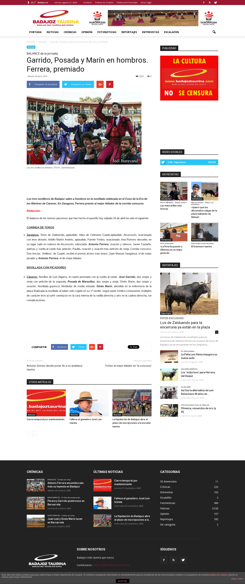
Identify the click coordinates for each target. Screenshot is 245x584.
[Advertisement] (89, 182)
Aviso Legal (146, 2)
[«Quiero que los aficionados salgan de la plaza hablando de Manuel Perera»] (204, 191)
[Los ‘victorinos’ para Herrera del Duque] (169, 374)
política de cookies (218, 575)
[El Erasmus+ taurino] (204, 232)
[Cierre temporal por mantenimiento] (46, 402)
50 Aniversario (168, 481)
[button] (214, 32)
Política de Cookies (104, 2)
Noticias (53, 32)
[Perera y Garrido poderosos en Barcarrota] (36, 503)
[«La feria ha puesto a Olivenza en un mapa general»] (173, 232)
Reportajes (129, 32)
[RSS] (209, 2)
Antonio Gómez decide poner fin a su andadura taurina (54, 367)
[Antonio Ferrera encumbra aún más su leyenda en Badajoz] (36, 485)
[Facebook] (203, 2)
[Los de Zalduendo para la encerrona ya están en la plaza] (189, 294)
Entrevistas (150, 32)
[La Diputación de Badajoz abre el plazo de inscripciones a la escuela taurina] (132, 402)
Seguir (212, 162)
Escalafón (171, 32)
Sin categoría (167, 524)
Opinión (86, 32)
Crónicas (70, 32)
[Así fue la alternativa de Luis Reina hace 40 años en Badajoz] (169, 392)
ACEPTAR (122, 581)
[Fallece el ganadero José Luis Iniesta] (89, 402)
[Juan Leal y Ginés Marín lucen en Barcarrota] (36, 521)
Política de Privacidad (127, 2)
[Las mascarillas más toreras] (173, 191)
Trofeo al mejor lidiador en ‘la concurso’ (128, 365)
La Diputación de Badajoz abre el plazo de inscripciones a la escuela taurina (131, 423)
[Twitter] (215, 2)
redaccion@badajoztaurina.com (111, 565)
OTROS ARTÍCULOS (40, 382)
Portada (35, 32)
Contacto (87, 2)
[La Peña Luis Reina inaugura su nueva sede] (169, 356)
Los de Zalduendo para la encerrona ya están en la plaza (185, 325)
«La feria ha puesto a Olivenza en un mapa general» (171, 249)
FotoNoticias (106, 32)
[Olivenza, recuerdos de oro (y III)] (169, 410)
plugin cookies (237, 579)
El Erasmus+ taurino (201, 246)
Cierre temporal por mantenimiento (45, 419)
